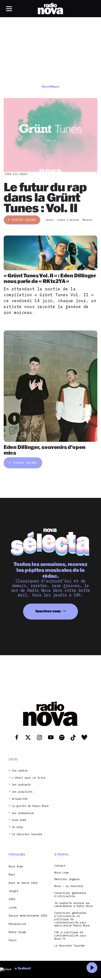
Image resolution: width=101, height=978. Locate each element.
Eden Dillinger (16, 174)
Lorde (13, 907)
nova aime (19, 820)
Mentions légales (67, 879)
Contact (59, 865)
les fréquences (23, 813)
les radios (20, 770)
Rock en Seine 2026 (23, 882)
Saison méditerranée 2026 (28, 915)
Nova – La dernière (68, 886)
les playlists (22, 791)
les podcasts (21, 784)
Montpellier (17, 923)
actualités (20, 798)
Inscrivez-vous (48, 611)
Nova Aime (16, 866)
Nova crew (61, 872)
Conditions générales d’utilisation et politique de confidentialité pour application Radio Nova (71, 919)
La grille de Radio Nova (30, 805)
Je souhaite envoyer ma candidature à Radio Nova (73, 904)
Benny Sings (17, 932)
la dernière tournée (27, 834)
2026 (12, 899)
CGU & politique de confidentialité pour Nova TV (70, 935)
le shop (17, 827)
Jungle (13, 891)
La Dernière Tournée (69, 945)
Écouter (24, 220)
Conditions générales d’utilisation (70, 894)
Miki (12, 874)
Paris (13, 940)
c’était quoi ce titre (28, 777)
